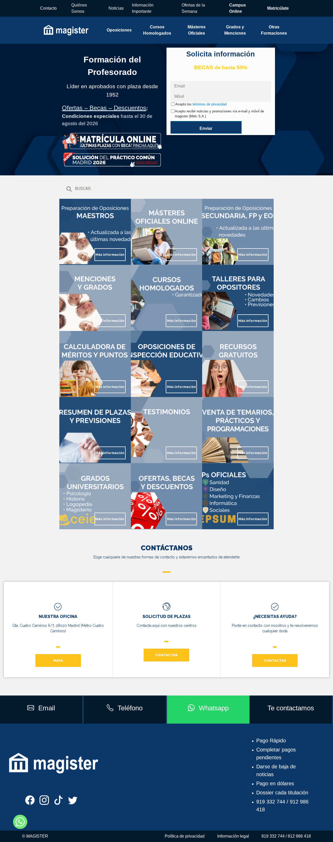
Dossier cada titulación (282, 792)
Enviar (206, 128)
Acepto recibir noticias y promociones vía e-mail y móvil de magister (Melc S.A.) (219, 113)
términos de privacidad (210, 104)
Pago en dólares (275, 783)
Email (46, 708)
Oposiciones (119, 30)
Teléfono (130, 708)
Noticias (116, 8)
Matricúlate (278, 8)
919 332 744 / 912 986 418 (286, 836)
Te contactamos (290, 708)
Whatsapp (214, 708)
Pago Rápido (271, 740)
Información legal (233, 836)
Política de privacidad (184, 836)
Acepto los (201, 104)
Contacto (48, 8)
